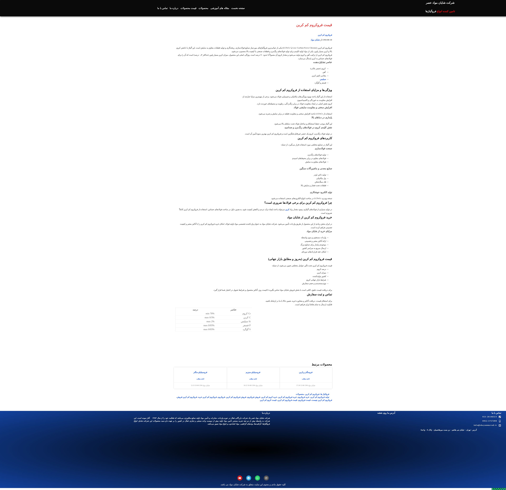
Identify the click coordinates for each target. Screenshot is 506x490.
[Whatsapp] (257, 478)
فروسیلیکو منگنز (200, 372)
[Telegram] (248, 478)
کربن (287, 209)
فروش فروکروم (253, 397)
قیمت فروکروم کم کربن (287, 400)
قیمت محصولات (188, 8)
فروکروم (221, 397)
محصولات (203, 8)
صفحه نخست (238, 8)
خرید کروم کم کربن (269, 397)
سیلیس (323, 79)
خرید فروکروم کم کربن (287, 397)
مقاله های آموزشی (219, 8)
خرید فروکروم (303, 397)
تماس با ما (162, 8)
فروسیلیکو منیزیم (253, 372)
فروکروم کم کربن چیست (322, 400)
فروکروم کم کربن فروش (187, 397)
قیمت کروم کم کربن (268, 400)
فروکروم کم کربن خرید (207, 397)
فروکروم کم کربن (325, 35)
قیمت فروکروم (304, 400)
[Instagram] (266, 478)
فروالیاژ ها (325, 394)
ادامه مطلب (306, 379)
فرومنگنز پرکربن (305, 372)
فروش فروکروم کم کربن (236, 397)
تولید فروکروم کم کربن (319, 397)
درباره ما (174, 8)
